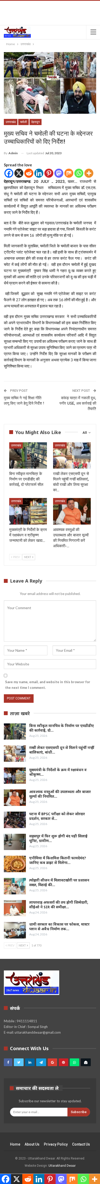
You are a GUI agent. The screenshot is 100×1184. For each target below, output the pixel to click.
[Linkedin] (38, 173)
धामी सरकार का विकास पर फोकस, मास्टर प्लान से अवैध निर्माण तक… (59, 926)
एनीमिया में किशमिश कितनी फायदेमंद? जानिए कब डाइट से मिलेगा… (57, 860)
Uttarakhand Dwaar (62, 1165)
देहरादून (35, 122)
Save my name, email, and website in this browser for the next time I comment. (47, 685)
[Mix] (68, 173)
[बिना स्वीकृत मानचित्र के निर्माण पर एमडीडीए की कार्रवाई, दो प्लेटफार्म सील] (28, 455)
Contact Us (81, 1144)
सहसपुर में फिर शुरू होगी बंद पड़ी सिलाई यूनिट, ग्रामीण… (58, 838)
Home (15, 1144)
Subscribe (79, 1112)
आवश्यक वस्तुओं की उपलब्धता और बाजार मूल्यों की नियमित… (60, 794)
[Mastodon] (58, 173)
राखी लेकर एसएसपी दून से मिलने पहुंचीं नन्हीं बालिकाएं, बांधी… (61, 750)
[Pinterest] (48, 173)
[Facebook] (8, 173)
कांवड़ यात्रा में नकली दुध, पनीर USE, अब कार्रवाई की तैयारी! (77, 403)
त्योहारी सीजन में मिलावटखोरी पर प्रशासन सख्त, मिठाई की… (59, 882)
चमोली (23, 122)
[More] (88, 173)
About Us (32, 1144)
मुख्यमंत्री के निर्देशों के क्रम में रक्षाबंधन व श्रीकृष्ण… (58, 772)
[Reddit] (28, 173)
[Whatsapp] (78, 173)
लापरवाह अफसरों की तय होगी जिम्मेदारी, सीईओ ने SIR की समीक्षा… (58, 904)
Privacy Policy (56, 1144)
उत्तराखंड (11, 122)
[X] (18, 173)
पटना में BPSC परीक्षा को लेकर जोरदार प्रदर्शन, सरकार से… (57, 816)
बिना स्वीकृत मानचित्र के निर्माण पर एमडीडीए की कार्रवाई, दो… (61, 728)
